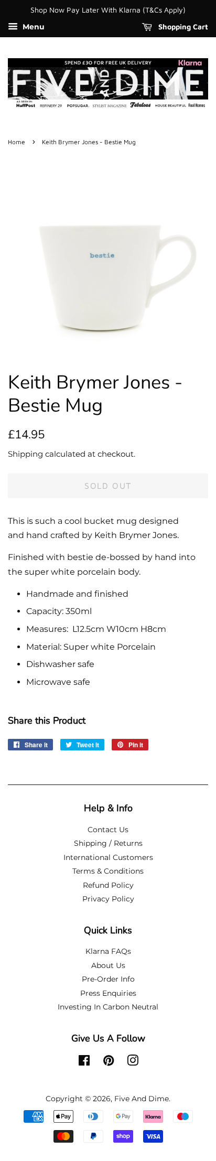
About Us (108, 965)
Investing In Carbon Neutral (108, 1007)
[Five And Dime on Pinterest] (108, 1062)
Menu (32, 26)
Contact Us (108, 829)
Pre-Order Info (108, 979)
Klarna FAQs (108, 951)
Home (16, 142)
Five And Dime (141, 1098)
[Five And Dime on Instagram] (132, 1062)
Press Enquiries (108, 993)
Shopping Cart (182, 26)
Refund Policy (108, 885)
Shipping (25, 454)
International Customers (108, 857)
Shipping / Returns (108, 843)
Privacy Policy (108, 899)
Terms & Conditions (108, 871)
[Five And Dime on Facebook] (84, 1062)
